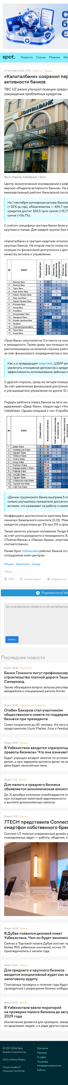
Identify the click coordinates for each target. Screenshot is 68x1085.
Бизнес (24, 742)
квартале (45, 363)
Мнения (54, 57)
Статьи (41, 57)
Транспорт (26, 668)
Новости (27, 57)
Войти (12, 639)
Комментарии (32, 579)
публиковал (30, 551)
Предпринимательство (32, 705)
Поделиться (58, 579)
